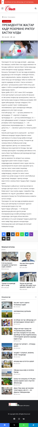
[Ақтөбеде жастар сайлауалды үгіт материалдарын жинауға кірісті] (7, 322)
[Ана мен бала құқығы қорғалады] (28, 256)
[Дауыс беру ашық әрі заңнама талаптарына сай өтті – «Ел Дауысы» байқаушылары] (7, 390)
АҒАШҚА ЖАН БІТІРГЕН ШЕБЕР (24, 361)
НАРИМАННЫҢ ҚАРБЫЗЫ (22, 311)
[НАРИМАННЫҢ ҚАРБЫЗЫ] (7, 314)
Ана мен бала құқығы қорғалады (27, 264)
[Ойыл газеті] (10, 8)
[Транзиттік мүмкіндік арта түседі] (10, 276)
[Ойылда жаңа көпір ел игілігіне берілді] (7, 372)
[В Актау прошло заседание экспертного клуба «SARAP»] (10, 256)
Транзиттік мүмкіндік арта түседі (8, 284)
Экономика (11, 17)
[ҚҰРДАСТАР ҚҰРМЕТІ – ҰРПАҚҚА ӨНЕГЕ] (7, 346)
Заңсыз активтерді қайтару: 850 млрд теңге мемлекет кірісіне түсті (28, 285)
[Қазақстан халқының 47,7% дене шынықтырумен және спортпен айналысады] (7, 381)
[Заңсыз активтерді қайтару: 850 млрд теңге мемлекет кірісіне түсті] (28, 276)
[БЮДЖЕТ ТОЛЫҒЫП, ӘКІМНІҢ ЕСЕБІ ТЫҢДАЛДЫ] (7, 355)
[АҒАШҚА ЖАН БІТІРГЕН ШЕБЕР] (7, 364)
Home (5, 17)
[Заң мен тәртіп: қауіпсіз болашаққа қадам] (7, 305)
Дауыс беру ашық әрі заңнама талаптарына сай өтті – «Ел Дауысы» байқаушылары (24, 390)
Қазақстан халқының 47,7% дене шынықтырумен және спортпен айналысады (24, 381)
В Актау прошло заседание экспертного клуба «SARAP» (9, 265)
